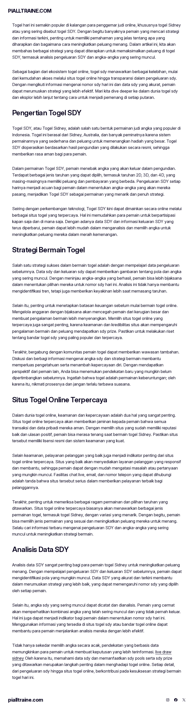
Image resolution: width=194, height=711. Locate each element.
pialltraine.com (30, 11)
